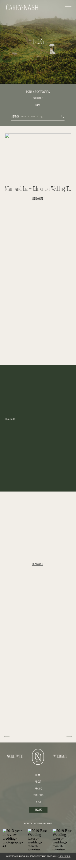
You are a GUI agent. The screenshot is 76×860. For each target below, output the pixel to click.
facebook (28, 823)
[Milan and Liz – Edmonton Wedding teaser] (38, 157)
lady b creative (64, 856)
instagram (37, 823)
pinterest (48, 823)
